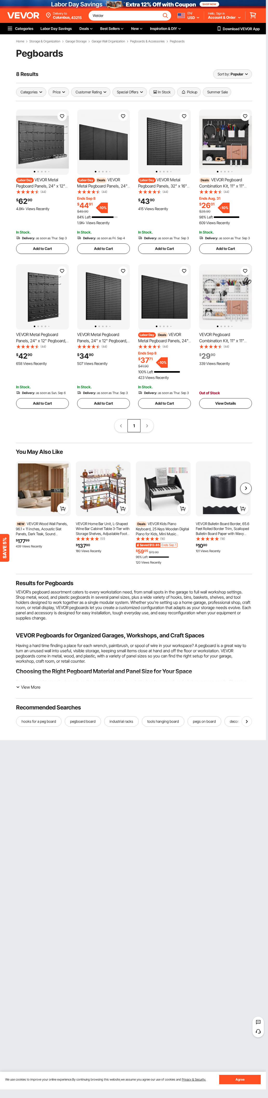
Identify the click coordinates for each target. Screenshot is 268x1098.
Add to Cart (42, 248)
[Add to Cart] (63, 508)
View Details (225, 403)
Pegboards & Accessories (147, 41)
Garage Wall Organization (108, 41)
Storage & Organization (44, 41)
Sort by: (224, 74)
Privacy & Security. (194, 1079)
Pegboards (177, 41)
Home (20, 41)
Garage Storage (75, 41)
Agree (240, 1079)
